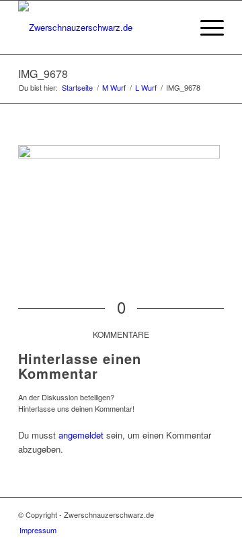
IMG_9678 (43, 73)
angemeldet (81, 434)
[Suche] (174, 27)
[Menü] (205, 27)
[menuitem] (174, 27)
